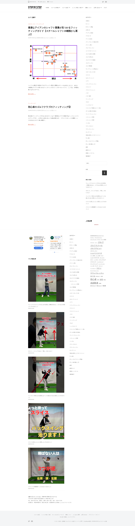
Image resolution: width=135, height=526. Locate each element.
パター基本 (88, 96)
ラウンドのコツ (89, 126)
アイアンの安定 (89, 32)
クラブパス (92, 242)
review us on (38, 248)
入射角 (101, 276)
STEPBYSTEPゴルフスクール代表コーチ (46, 37)
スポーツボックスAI (90, 72)
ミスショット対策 (90, 117)
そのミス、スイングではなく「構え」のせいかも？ (40, 351)
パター (87, 93)
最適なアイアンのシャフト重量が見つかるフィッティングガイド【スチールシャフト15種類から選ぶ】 (52, 31)
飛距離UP (88, 156)
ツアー (87, 81)
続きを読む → (32, 94)
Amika (55, 237)
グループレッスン (90, 47)
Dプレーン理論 (89, 27)
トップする (96, 259)
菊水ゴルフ (99, 285)
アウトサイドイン (98, 237)
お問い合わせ (43, 1)
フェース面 (92, 265)
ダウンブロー (102, 257)
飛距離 (104, 285)
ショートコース (96, 253)
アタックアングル (93, 239)
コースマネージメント (91, 50)
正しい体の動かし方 (90, 144)
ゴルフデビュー (96, 248)
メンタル (88, 123)
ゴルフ (101, 242)
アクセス (51, 1)
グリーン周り (89, 45)
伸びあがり (98, 276)
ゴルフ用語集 (89, 66)
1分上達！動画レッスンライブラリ (67, 517)
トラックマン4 (102, 259)
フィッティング (40, 24)
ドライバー (88, 87)
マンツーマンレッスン (91, 114)
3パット (88, 23)
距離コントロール (90, 153)
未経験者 (94, 283)
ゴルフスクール (96, 245)
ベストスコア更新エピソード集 (93, 108)
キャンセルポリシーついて (58, 514)
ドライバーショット (90, 90)
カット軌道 (103, 239)
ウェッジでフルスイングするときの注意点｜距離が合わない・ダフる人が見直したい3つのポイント (96, 185)
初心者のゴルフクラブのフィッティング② (49, 107)
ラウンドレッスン (90, 129)
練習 (87, 147)
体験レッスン (88, 7)
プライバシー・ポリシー (94, 514)
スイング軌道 (98, 255)
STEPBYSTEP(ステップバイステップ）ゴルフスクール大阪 (39, 238)
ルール (92, 276)
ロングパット (89, 132)
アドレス (99, 239)
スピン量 (91, 257)
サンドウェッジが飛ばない (92, 69)
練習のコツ (88, 150)
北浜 (98, 279)
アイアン (92, 237)
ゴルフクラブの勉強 (90, 60)
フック (96, 265)
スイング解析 (92, 255)
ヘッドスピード (89, 105)
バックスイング (100, 261)
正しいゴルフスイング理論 (92, 141)
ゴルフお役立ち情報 (90, 54)
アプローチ (88, 35)
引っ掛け (88, 138)
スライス (88, 75)
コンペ (96, 242)
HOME (47, 7)
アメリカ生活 (89, 39)
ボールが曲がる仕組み (91, 111)
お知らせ (88, 30)
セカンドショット (90, 78)
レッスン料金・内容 (77, 7)
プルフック (101, 265)
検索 (87, 169)
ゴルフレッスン (32, 24)
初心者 (93, 279)
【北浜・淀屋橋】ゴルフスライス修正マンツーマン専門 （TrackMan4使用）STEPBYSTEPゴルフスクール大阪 (82, 521)
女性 (101, 279)
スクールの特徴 (54, 7)
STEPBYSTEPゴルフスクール (97, 235)
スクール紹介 (65, 7)
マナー (98, 268)
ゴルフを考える (89, 57)
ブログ (105, 7)
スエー (102, 255)
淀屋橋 (100, 283)
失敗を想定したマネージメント (93, 135)
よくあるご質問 (76, 514)
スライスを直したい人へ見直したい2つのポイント (40, 442)
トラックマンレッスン (91, 84)
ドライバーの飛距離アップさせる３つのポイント (39, 486)
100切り (88, 20)
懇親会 (105, 279)
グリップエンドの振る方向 (92, 42)
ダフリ (91, 259)
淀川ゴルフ (93, 285)
